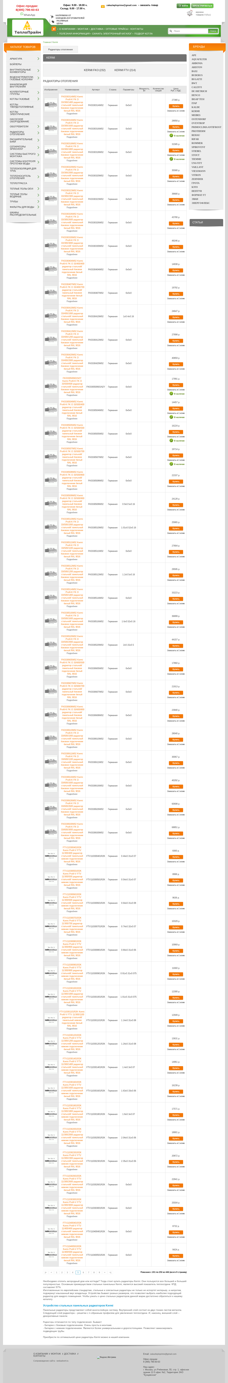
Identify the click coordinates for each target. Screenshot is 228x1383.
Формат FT (199, 195)
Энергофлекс (201, 203)
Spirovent (198, 147)
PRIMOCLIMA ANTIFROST (206, 127)
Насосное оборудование (19, 120)
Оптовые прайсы (117, 29)
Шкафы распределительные (23, 213)
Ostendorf (199, 119)
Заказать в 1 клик (176, 111)
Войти (183, 5)
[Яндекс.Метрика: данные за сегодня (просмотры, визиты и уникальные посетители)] (106, 1357)
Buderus (197, 75)
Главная (47, 42)
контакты (136, 29)
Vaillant (197, 167)
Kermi (196, 111)
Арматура (16, 58)
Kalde (196, 107)
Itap (194, 103)
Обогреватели (19, 126)
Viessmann (198, 171)
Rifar (195, 139)
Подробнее (72, 113)
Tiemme (196, 159)
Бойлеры (15, 64)
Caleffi (197, 87)
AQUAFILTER (199, 59)
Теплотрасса (18, 183)
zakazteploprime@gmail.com (121, 5)
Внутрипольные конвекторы (20, 70)
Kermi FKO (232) (94, 70)
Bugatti (197, 79)
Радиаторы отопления (17, 133)
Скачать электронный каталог (112, 33)
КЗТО (195, 187)
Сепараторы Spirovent (18, 147)
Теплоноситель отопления (20, 177)
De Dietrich (199, 91)
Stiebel (196, 151)
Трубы (14, 201)
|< (46, 1272)
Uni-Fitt (197, 163)
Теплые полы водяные (18, 195)
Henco (196, 95)
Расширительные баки (21, 140)
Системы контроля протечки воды (22, 162)
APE (194, 55)
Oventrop (198, 123)
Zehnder (197, 179)
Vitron (196, 175)
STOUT (195, 155)
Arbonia (197, 63)
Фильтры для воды (22, 207)
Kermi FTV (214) (125, 70)
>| (110, 1272)
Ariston (197, 67)
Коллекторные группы (19, 92)
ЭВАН (195, 199)
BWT (194, 83)
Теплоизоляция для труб (23, 169)
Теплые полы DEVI (21, 188)
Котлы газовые (20, 99)
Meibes (196, 115)
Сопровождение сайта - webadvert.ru (50, 1361)
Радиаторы (48, 1322)
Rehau (196, 135)
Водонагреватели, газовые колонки (22, 78)
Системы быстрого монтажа (23, 155)
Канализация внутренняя (18, 85)
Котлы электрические (20, 112)
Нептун (197, 191)
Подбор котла (143, 33)
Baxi (194, 71)
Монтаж (83, 29)
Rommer (197, 143)
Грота (195, 183)
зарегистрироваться (202, 5)
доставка (97, 29)
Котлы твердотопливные (22, 105)
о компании (67, 29)
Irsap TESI (198, 99)
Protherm (198, 131)
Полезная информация (74, 33)
